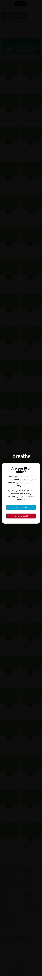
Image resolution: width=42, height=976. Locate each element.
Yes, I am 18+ (21, 507)
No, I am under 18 (21, 516)
